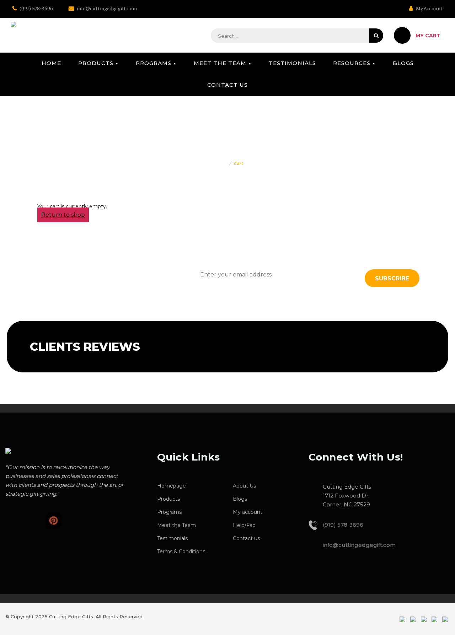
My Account (429, 9)
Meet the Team (220, 63)
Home (51, 63)
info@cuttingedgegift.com (106, 9)
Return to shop (63, 214)
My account (247, 512)
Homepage (171, 486)
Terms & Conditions (181, 551)
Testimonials (292, 63)
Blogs (403, 63)
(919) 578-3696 (35, 9)
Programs (153, 63)
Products (95, 63)
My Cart (428, 35)
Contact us (227, 84)
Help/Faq (244, 525)
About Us (244, 486)
